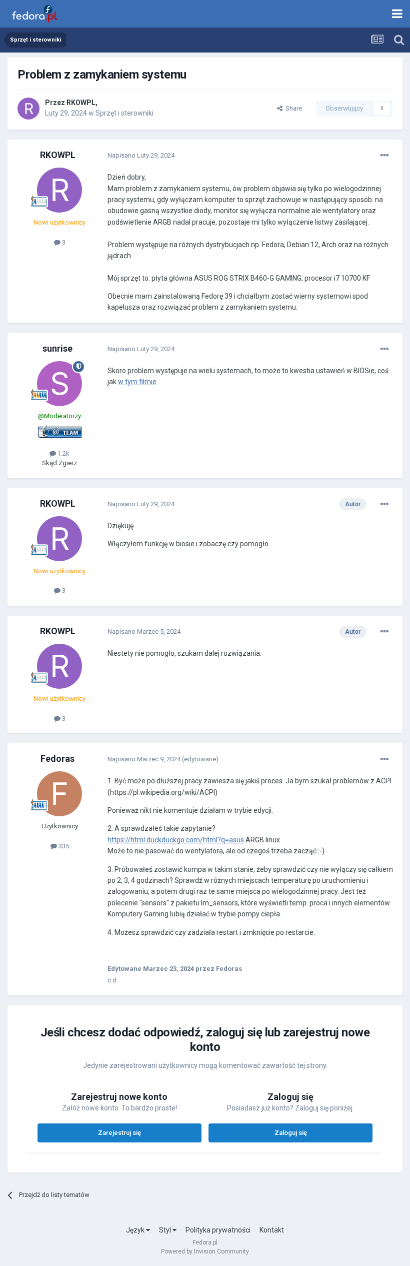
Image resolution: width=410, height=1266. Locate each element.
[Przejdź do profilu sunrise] (59, 383)
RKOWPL (81, 103)
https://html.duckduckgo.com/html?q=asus (176, 840)
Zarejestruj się (119, 1132)
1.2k (63, 453)
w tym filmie (137, 382)
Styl (165, 1230)
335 (63, 846)
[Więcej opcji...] (384, 156)
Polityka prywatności (218, 1230)
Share (292, 108)
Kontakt (272, 1230)
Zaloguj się (290, 1132)
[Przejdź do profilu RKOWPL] (29, 109)
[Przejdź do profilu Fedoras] (59, 793)
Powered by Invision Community (205, 1251)
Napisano (141, 155)
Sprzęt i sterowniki (125, 113)
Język (136, 1230)
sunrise (57, 348)
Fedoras (57, 758)
